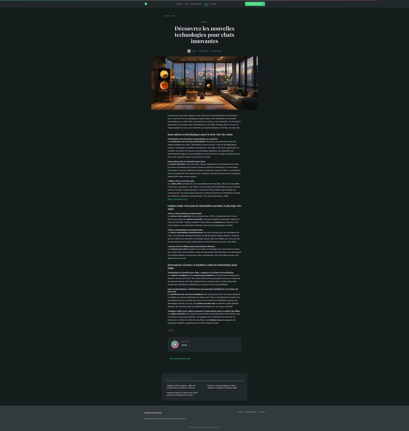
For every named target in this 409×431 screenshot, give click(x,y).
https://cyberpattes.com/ (177, 199)
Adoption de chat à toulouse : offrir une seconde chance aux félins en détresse (181, 386)
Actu (186, 4)
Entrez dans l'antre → (255, 4)
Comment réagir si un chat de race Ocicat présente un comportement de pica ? (182, 393)
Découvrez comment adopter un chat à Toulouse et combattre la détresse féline (222, 386)
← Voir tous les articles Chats (179, 359)
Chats (206, 4)
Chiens (213, 4)
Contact (262, 412)
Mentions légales (251, 412)
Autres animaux (196, 4)
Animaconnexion (153, 412)
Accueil (179, 4)
